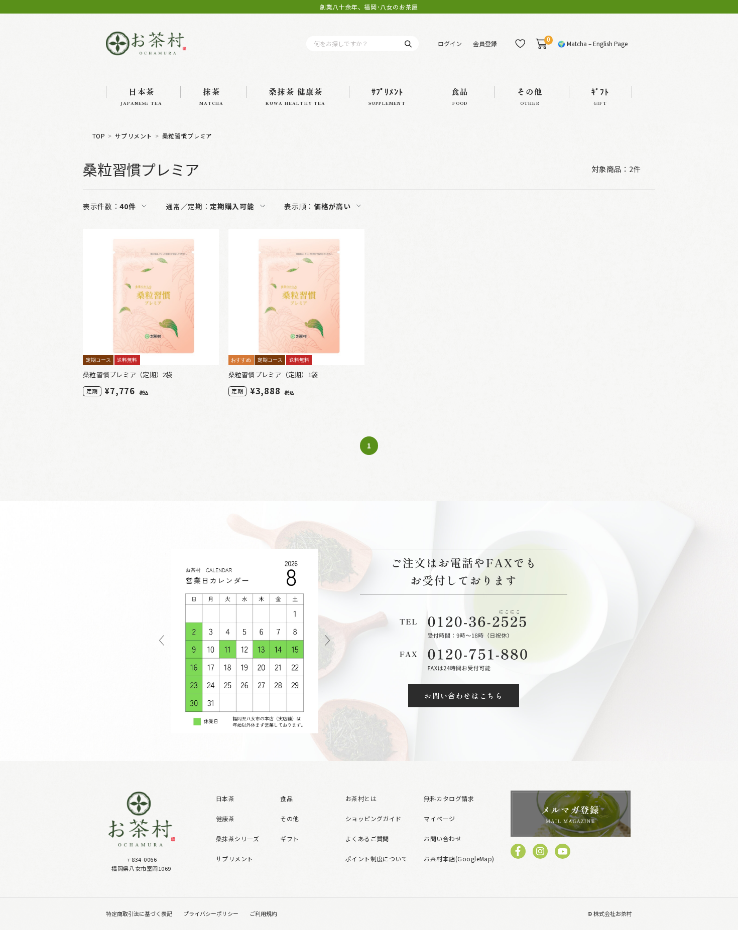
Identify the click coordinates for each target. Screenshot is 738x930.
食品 (286, 798)
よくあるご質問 (367, 838)
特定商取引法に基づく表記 (139, 913)
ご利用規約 (263, 913)
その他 (289, 818)
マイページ (439, 818)
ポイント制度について (376, 858)
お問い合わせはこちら (463, 695)
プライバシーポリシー (210, 913)
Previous (161, 641)
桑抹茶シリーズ (237, 838)
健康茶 (225, 818)
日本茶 (225, 798)
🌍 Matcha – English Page (593, 43)
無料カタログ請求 (449, 798)
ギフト (289, 838)
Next (327, 641)
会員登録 (485, 43)
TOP (98, 135)
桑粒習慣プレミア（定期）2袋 (128, 374)
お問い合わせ (442, 838)
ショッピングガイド (373, 818)
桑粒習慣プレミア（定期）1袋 (273, 374)
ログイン (450, 43)
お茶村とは (361, 798)
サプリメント (134, 135)
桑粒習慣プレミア (187, 135)
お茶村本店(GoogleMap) (459, 858)
